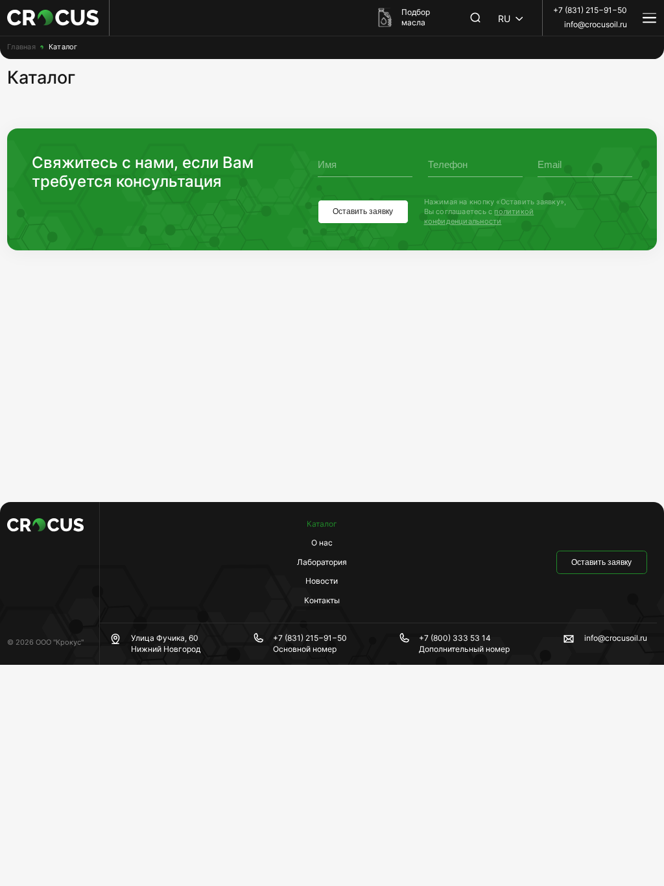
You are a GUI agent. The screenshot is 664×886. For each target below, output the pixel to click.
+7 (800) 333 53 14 (455, 638)
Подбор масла (415, 17)
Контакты (322, 600)
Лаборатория (322, 562)
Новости (321, 581)
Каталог (322, 524)
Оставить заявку (363, 211)
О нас (322, 542)
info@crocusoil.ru (595, 24)
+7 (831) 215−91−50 (590, 10)
